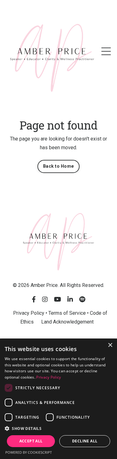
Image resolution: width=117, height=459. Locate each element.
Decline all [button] (84, 441)
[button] (58, 429)
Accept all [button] (31, 441)
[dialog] (58, 399)
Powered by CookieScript (28, 452)
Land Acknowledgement (67, 322)
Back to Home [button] (58, 166)
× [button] (110, 345)
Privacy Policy (48, 377)
